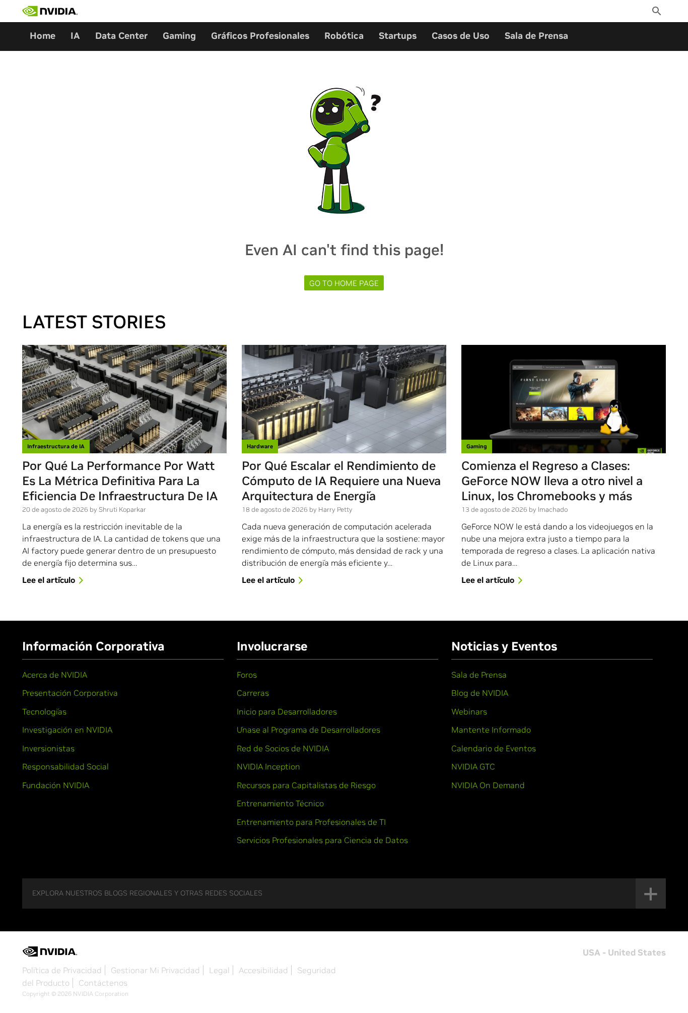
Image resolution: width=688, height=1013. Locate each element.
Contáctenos (103, 983)
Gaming (179, 35)
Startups (398, 35)
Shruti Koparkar (122, 509)
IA (75, 35)
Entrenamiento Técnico (280, 803)
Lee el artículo (48, 580)
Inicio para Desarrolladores (287, 711)
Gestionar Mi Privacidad (155, 970)
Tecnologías (44, 711)
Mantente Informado (491, 730)
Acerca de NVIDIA (54, 675)
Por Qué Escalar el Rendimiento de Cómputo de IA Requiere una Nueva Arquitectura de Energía (341, 481)
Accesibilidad (263, 970)
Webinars (469, 711)
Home (42, 35)
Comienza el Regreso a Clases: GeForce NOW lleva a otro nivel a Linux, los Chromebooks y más (552, 481)
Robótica (344, 35)
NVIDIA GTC (473, 766)
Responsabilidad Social (65, 766)
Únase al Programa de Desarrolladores (308, 730)
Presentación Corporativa (70, 693)
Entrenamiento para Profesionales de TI (311, 822)
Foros (247, 675)
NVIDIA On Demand (488, 785)
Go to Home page (344, 283)
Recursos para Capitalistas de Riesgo (306, 785)
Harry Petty (335, 509)
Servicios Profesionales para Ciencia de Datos (322, 840)
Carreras (253, 693)
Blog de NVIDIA (479, 693)
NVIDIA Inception (268, 766)
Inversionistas (48, 748)
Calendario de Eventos (493, 748)
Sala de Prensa (536, 35)
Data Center (121, 35)
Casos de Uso (461, 35)
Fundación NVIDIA (55, 785)
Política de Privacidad (62, 970)
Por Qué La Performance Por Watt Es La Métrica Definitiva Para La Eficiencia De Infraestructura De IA (120, 481)
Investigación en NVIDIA (67, 730)
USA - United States (624, 952)
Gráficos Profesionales (260, 35)
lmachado (553, 509)
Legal (219, 970)
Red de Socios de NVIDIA (283, 748)
